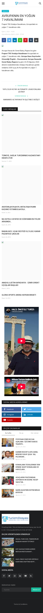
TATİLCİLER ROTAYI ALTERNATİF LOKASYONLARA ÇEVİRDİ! (22, 90)
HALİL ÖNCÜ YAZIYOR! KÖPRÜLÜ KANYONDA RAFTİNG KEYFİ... (27, 560)
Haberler (5, 11)
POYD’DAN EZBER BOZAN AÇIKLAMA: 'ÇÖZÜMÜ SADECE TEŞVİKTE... (26, 441)
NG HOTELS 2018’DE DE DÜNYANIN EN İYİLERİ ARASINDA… (21, 220)
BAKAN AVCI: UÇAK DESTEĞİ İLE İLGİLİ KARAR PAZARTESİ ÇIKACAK (21, 232)
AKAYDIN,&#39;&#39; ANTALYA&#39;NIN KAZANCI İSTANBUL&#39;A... (19, 208)
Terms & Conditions (20, 604)
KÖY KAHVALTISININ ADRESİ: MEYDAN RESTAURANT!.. (25, 550)
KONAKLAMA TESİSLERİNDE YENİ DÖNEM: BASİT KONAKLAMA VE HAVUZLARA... (28, 467)
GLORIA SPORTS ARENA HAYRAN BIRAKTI (19, 295)
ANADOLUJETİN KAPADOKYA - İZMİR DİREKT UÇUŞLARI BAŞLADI (20, 284)
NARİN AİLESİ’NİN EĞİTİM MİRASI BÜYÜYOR (28, 491)
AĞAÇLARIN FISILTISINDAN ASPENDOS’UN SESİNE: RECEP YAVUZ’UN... (27, 480)
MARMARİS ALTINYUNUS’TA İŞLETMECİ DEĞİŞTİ (21, 100)
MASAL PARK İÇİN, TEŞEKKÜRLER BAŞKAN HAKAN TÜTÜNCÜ (27, 540)
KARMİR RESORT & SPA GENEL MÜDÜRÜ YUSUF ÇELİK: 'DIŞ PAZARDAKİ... (27, 454)
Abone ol (36, 590)
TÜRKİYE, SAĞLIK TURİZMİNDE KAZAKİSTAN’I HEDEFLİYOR (21, 156)
